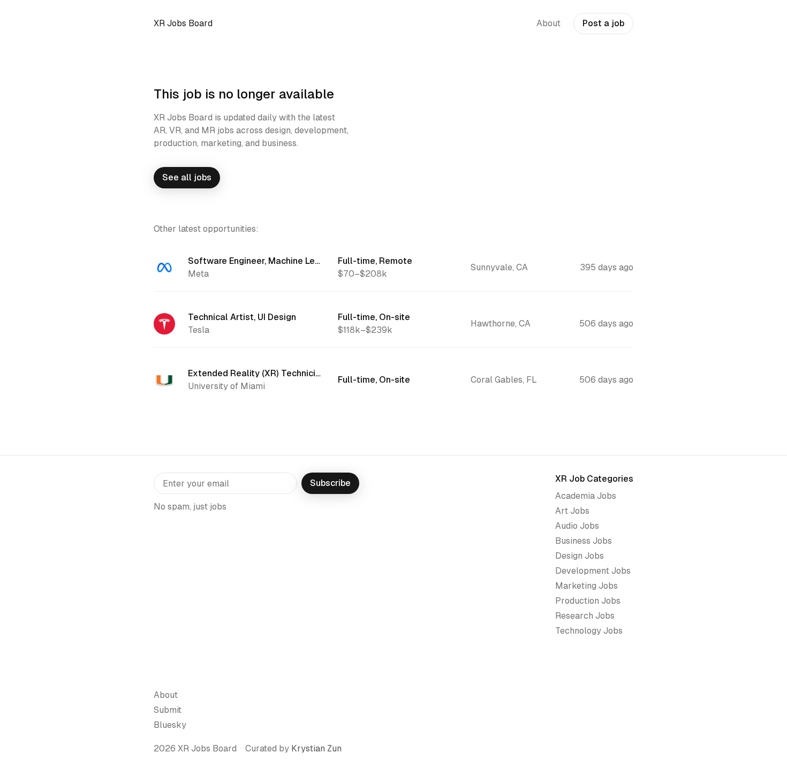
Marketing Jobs (586, 586)
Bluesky (170, 725)
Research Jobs (585, 616)
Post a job (603, 23)
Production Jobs (587, 601)
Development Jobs (593, 571)
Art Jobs (572, 511)
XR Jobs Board (183, 23)
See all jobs (186, 177)
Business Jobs (583, 541)
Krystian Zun (316, 748)
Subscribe (330, 483)
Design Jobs (579, 556)
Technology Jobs (589, 631)
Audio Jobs (577, 526)
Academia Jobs (585, 496)
